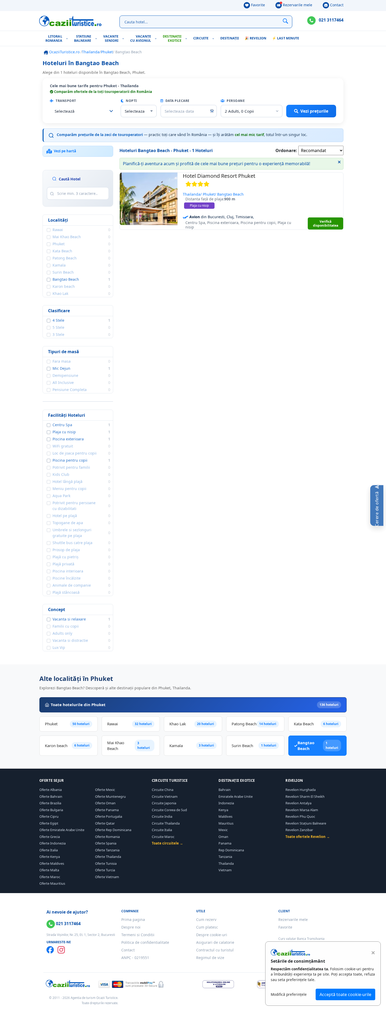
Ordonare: (286, 150)
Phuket (107, 51)
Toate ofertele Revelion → (307, 836)
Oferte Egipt (48, 823)
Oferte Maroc (49, 876)
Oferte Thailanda (108, 856)
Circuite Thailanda (166, 823)
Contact (336, 4)
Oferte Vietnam (107, 876)
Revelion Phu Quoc (300, 816)
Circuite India (162, 816)
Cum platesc (207, 927)
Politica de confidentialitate (145, 942)
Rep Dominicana (231, 850)
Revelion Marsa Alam (301, 809)
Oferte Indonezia (52, 843)
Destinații (229, 38)
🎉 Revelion (255, 38)
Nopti (131, 100)
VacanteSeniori (111, 38)
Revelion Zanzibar (299, 829)
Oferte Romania (107, 836)
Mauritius (225, 823)
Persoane (235, 100)
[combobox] (83, 111)
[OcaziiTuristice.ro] (70, 21)
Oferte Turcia (105, 870)
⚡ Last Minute (285, 38)
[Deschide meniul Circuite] (214, 38)
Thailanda (91, 51)
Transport (65, 100)
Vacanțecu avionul (140, 38)
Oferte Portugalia (108, 816)
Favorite (257, 4)
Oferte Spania (105, 843)
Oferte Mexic (105, 789)
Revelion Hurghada (300, 789)
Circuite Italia (162, 829)
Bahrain (224, 789)
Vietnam (225, 870)
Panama (224, 843)
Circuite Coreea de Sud (169, 809)
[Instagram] (61, 949)
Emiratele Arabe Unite (235, 796)
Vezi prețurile (314, 111)
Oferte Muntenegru (110, 796)
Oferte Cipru (49, 816)
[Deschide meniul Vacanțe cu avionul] (157, 38)
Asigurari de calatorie (215, 942)
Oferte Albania (50, 789)
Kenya (223, 809)
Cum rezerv (206, 919)
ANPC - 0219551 (135, 957)
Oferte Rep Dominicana (113, 829)
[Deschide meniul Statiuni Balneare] (97, 38)
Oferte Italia (48, 850)
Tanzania (225, 856)
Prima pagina (133, 919)
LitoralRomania (53, 38)
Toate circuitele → (167, 843)
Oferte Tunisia (106, 863)
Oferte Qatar (105, 823)
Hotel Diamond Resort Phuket (219, 175)
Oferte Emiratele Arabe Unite (61, 829)
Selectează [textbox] (65, 111)
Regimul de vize (210, 957)
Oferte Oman (105, 803)
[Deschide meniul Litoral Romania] (68, 38)
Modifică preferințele (289, 994)
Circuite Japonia (164, 803)
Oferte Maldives (51, 863)
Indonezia (226, 803)
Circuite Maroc (163, 836)
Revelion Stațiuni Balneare (305, 823)
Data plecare (177, 100)
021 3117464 (330, 20)
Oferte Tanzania (107, 850)
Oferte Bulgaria (51, 809)
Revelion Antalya (298, 803)
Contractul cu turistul (215, 949)
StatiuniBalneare (82, 38)
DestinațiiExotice (172, 38)
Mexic (223, 829)
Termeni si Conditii (137, 934)
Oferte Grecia (49, 836)
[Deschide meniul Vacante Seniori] (124, 38)
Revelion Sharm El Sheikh (305, 796)
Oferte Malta (49, 870)
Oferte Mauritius (52, 883)
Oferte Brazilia (50, 803)
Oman (223, 836)
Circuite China (162, 789)
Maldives (225, 816)
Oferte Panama (107, 809)
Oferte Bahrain (50, 796)
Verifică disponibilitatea (325, 223)
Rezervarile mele (297, 4)
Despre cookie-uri (211, 934)
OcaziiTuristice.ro (64, 51)
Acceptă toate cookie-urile (345, 994)
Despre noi (130, 927)
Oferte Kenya (49, 856)
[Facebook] (50, 949)
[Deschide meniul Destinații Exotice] (187, 38)
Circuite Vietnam (165, 796)
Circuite (200, 38)
